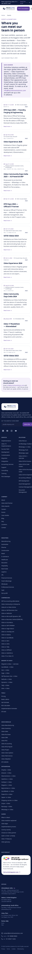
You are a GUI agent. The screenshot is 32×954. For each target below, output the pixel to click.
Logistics (4, 572)
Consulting (4, 470)
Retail (3, 553)
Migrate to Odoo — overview (9, 664)
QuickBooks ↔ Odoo (7, 791)
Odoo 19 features (6, 839)
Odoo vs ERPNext (6, 650)
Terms (8, 949)
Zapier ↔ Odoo (6, 797)
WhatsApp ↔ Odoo (24, 447)
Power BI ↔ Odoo (6, 794)
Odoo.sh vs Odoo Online (8, 607)
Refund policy (20, 949)
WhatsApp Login (24, 453)
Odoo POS (4, 740)
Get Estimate (5, 702)
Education (4, 562)
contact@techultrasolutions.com (13, 933)
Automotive (4, 544)
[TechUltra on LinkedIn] (3, 430)
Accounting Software (25, 478)
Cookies (14, 949)
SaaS (2, 590)
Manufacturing (5, 541)
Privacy (3, 949)
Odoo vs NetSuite (6, 613)
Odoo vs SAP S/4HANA (7, 625)
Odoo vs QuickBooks (7, 638)
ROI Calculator (5, 705)
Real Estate (4, 569)
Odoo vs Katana (6, 635)
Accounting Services (7, 464)
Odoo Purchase (5, 734)
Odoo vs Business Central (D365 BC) (12, 619)
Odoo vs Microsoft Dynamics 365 (11, 616)
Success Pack (5, 449)
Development (5, 452)
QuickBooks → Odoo (7, 667)
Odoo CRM (4, 737)
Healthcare (4, 559)
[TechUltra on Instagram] (11, 430)
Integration (4, 461)
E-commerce (5, 556)
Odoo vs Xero (5, 641)
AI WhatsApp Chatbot (25, 444)
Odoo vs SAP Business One (9, 610)
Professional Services (7, 587)
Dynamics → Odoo (6, 682)
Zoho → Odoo (5, 688)
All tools (3, 711)
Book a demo (5, 699)
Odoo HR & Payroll (6, 747)
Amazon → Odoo (6, 773)
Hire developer (5, 476)
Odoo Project (5, 750)
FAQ (2, 521)
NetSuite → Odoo (6, 679)
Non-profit (4, 593)
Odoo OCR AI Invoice (25, 461)
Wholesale (4, 584)
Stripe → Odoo (5, 803)
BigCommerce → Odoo (8, 788)
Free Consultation (23, 8)
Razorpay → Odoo (6, 806)
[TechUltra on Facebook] (7, 430)
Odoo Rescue (23, 441)
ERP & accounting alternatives (10, 601)
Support (3, 467)
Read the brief (23, 2)
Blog (2, 518)
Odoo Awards (5, 506)
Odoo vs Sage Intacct (7, 628)
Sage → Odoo (5, 673)
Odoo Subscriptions (7, 753)
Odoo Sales (4, 731)
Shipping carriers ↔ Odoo (9, 800)
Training (3, 473)
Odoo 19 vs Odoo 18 (7, 656)
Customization (5, 455)
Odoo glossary (5, 842)
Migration (4, 458)
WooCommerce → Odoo (8, 776)
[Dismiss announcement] (29, 2)
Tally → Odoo (5, 685)
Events (3, 512)
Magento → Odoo (6, 785)
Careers (3, 509)
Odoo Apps (4, 823)
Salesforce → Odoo (7, 779)
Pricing (3, 696)
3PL (2, 575)
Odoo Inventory (6, 728)
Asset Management (24, 484)
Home (3, 15)
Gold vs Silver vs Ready (8, 836)
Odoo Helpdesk (5, 759)
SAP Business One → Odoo (9, 676)
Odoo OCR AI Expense (25, 475)
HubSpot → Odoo (6, 782)
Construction (5, 550)
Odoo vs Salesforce (7, 653)
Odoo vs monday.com (7, 631)
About (3, 500)
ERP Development (24, 481)
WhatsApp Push (23, 450)
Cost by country (6, 830)
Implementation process (8, 826)
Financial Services (6, 578)
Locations (4, 524)
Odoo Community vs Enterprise (10, 604)
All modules (4, 762)
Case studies (5, 515)
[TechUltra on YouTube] (15, 430)
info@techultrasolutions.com (15, 90)
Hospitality (4, 566)
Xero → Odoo (5, 670)
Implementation (6, 441)
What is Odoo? (5, 817)
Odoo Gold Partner (7, 503)
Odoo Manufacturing (7, 725)
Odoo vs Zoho (5, 644)
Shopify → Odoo (6, 770)
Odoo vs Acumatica (7, 622)
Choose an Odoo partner (8, 833)
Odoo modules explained (8, 820)
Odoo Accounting (6, 743)
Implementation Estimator (9, 708)
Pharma (3, 547)
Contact (3, 527)
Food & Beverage (6, 581)
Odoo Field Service (6, 756)
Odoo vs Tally (5, 647)
